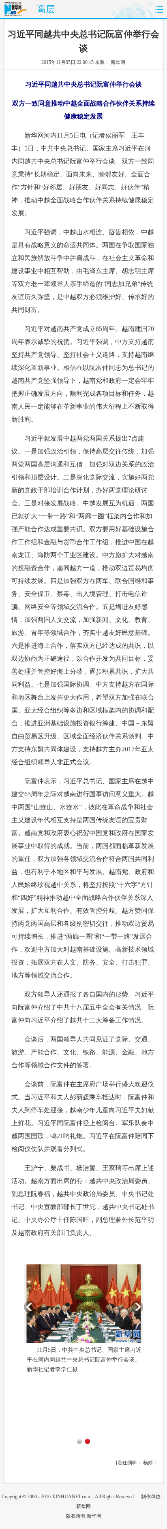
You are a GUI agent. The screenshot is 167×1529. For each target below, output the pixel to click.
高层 (46, 9)
